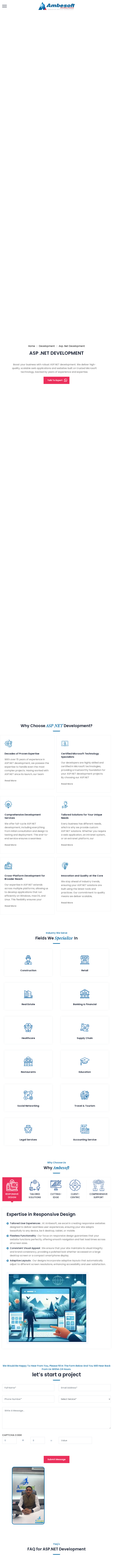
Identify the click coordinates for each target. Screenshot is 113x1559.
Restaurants (28, 1072)
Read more (10, 780)
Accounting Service (85, 1139)
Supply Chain (85, 1038)
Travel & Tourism (84, 1106)
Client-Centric (75, 1195)
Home (31, 346)
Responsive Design (12, 1195)
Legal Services (28, 1139)
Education (85, 1072)
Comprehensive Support (98, 1195)
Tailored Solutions (35, 1195)
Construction (28, 970)
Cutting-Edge (56, 1195)
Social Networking (28, 1106)
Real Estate (28, 1004)
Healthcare (28, 1038)
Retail (84, 970)
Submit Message (57, 1459)
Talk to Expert (56, 380)
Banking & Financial (85, 1004)
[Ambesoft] (56, 6)
